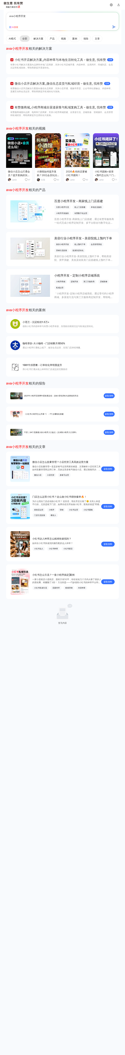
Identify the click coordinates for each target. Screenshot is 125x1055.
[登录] (118, 4)
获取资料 (109, 395)
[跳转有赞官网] (111, 4)
